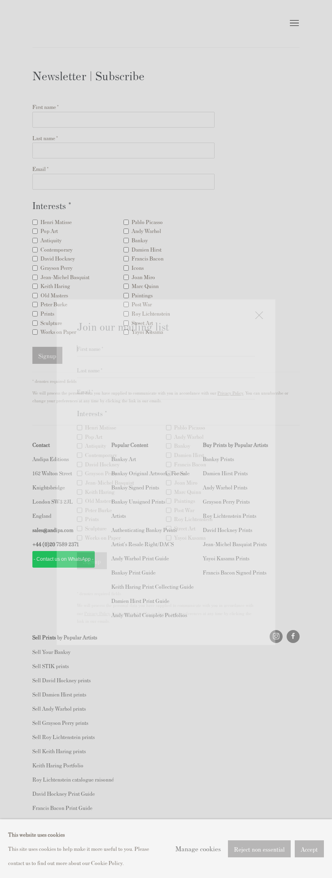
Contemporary (101, 431)
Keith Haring (100, 468)
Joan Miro (186, 459)
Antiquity (95, 422)
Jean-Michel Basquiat (109, 459)
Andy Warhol (189, 413)
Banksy (182, 422)
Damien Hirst (189, 431)
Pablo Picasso (189, 404)
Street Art (185, 505)
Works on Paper (103, 514)
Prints (92, 496)
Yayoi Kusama (190, 514)
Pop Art (93, 413)
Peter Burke (98, 486)
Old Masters (99, 477)
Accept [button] (309, 848)
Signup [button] (92, 538)
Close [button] (257, 295)
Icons (180, 449)
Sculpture (95, 505)
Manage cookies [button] (198, 848)
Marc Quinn (187, 468)
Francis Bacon (190, 441)
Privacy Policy (97, 590)
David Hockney (102, 441)
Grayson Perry (101, 449)
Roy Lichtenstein (193, 496)
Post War (184, 486)
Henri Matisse (100, 404)
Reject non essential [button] (259, 848)
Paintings (184, 477)
